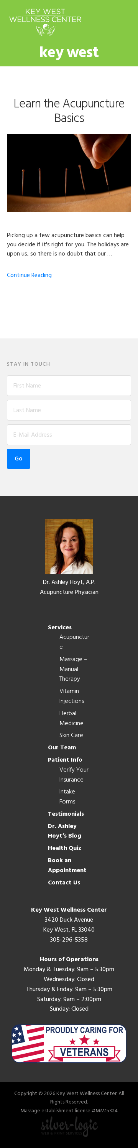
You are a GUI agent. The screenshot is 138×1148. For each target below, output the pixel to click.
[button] (126, 21)
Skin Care (71, 736)
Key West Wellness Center (45, 22)
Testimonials (66, 814)
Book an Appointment (67, 866)
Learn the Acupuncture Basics (69, 111)
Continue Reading (29, 275)
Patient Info (65, 760)
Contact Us (64, 883)
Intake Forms (67, 797)
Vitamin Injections (71, 696)
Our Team (62, 748)
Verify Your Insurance (74, 775)
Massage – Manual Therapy (73, 670)
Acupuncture (74, 642)
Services (60, 628)
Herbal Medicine (71, 719)
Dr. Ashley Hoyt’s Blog (64, 831)
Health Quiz (64, 848)
